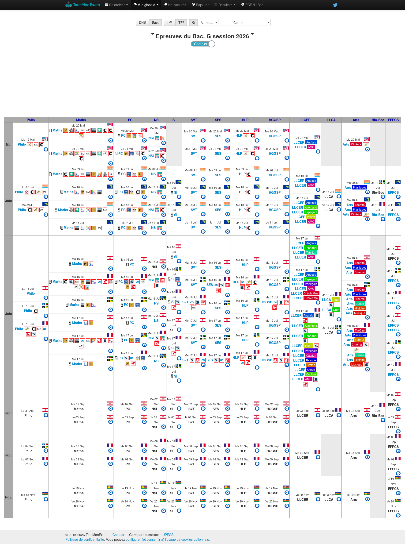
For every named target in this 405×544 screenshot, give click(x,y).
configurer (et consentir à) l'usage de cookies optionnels (167, 539)
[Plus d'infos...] (46, 149)
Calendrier (117, 4)
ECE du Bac (253, 4)
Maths (81, 119)
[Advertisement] (202, 82)
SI (174, 119)
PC (130, 119)
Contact (118, 534)
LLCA (331, 119)
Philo (31, 119)
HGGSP (275, 119)
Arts (356, 119)
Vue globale (146, 4)
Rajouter (202, 4)
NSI (156, 119)
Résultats (225, 4)
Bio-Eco (378, 119)
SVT (194, 119)
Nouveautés (176, 4)
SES (218, 119)
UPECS (167, 534)
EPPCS (393, 119)
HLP (245, 119)
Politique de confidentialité (84, 539)
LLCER (305, 119)
